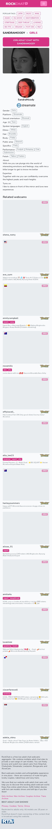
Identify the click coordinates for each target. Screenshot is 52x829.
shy (9, 370)
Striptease (10, 22)
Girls (33, 33)
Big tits (8, 27)
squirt (14, 459)
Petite (12, 138)
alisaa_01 (8, 546)
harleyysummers (11, 503)
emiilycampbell (10, 318)
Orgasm (18, 27)
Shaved (18, 141)
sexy (12, 322)
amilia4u (7, 594)
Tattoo (13, 156)
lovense (7, 459)
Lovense (37, 22)
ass (5, 370)
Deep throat (24, 22)
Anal (37, 13)
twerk (6, 322)
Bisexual (25, 118)
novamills (8, 366)
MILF (39, 27)
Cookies (13, 806)
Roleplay (29, 149)
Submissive (9, 152)
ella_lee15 (8, 455)
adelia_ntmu (9, 737)
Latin (20, 13)
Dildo (28, 13)
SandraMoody (26, 99)
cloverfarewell (10, 690)
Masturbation (32, 18)
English (25, 126)
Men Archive (19, 796)
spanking (7, 646)
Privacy (5, 806)
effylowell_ (8, 412)
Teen (14, 122)
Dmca (27, 806)
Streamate (17, 114)
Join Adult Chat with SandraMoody (26, 42)
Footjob (20, 149)
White (13, 130)
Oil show (17, 18)
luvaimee (7, 642)
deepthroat (14, 598)
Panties (21, 156)
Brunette (12, 134)
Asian (7, 18)
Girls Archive (7, 796)
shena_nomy (9, 235)
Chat (37, 149)
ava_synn (7, 274)
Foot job (30, 27)
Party (15, 145)
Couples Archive (33, 796)
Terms (20, 806)
